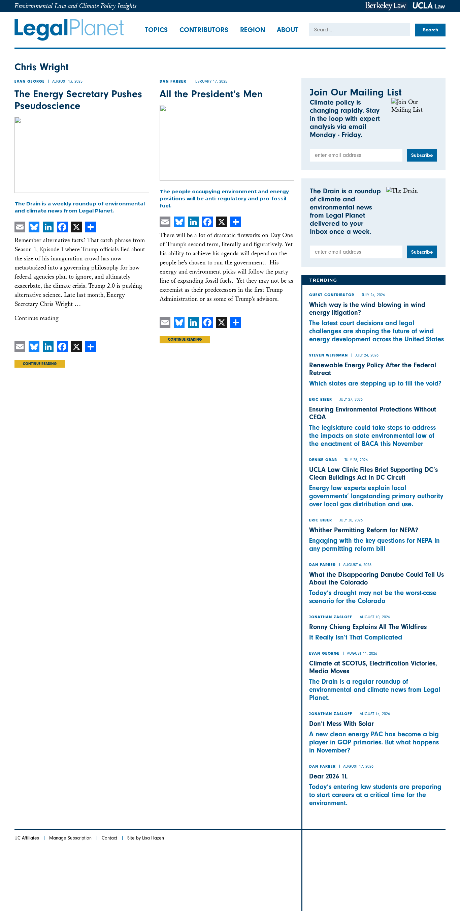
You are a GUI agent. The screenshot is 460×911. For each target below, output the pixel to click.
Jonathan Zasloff (330, 618)
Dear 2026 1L (328, 776)
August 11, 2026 (362, 653)
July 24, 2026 (373, 294)
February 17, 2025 (210, 81)
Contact (109, 838)
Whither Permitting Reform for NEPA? (363, 530)
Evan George (29, 82)
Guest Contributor (331, 295)
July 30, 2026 (351, 520)
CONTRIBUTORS (203, 30)
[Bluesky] (34, 227)
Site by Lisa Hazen (145, 838)
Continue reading (36, 318)
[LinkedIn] (48, 227)
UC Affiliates (26, 838)
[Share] (90, 227)
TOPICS (156, 30)
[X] (76, 227)
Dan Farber (173, 82)
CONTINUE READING (40, 364)
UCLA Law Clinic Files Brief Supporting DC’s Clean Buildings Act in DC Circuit (373, 473)
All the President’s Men (211, 94)
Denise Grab (323, 460)
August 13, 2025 (67, 81)
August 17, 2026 (358, 766)
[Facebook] (62, 227)
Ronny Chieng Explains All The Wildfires (368, 627)
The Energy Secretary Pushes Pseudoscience (78, 100)
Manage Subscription (70, 838)
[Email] (19, 227)
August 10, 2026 (375, 617)
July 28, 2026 (356, 459)
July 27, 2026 (351, 399)
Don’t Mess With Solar (341, 724)
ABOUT (287, 30)
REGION (252, 30)
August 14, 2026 (375, 713)
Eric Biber (320, 400)
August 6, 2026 (357, 564)
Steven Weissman (328, 356)
